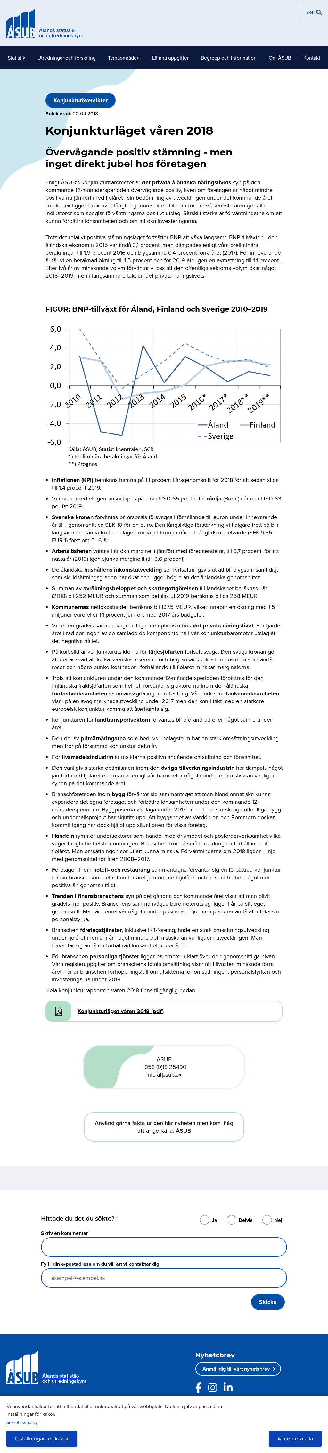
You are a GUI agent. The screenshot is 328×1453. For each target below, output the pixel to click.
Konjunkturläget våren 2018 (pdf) (121, 1011)
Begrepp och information (229, 57)
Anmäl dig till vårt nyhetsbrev (236, 1369)
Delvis (246, 1220)
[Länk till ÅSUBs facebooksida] (198, 1387)
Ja (214, 1220)
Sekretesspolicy (22, 1422)
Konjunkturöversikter (80, 100)
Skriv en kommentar (64, 1233)
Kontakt (311, 57)
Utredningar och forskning (66, 57)
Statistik (16, 57)
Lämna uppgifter (170, 57)
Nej (278, 1220)
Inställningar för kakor (42, 1438)
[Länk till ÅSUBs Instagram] (212, 1387)
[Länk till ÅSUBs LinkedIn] (228, 1387)
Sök (310, 12)
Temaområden (124, 57)
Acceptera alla (295, 1438)
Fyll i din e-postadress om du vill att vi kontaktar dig (100, 1264)
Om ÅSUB (280, 57)
